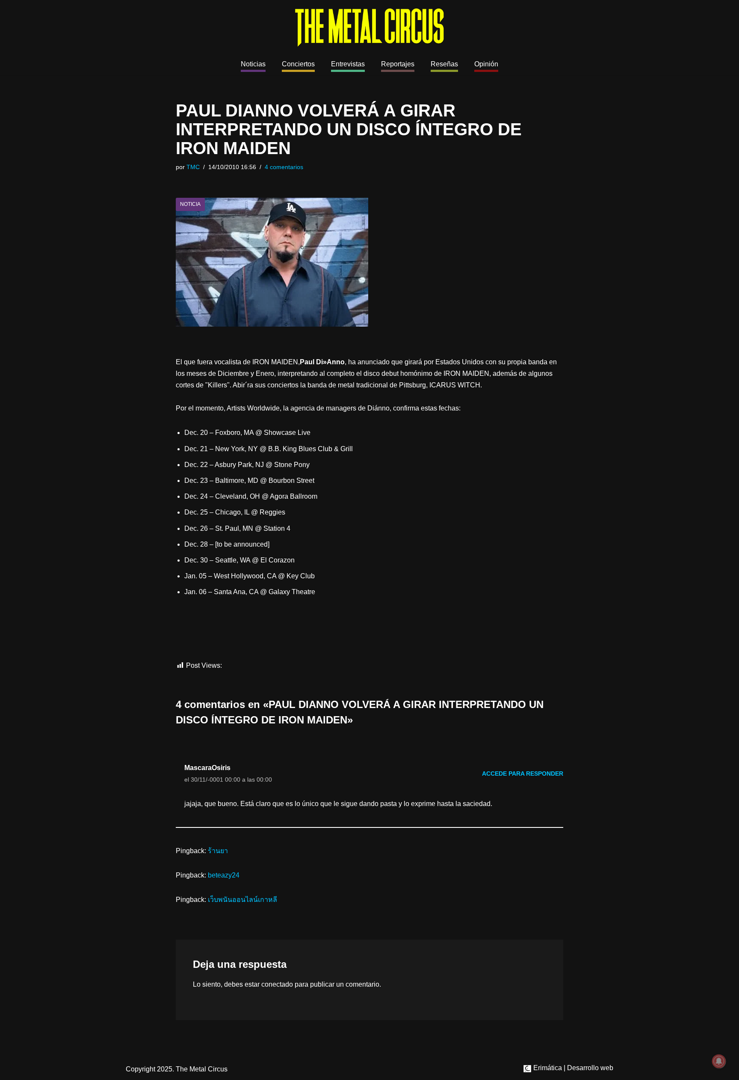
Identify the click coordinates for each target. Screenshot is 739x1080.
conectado (277, 984)
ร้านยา (218, 850)
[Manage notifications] (719, 1061)
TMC (193, 167)
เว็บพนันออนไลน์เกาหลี (242, 899)
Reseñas (444, 64)
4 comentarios (284, 167)
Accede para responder (522, 773)
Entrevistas (348, 64)
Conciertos (298, 64)
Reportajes (397, 64)
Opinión (486, 64)
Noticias (253, 64)
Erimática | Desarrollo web (572, 1067)
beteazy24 (223, 875)
